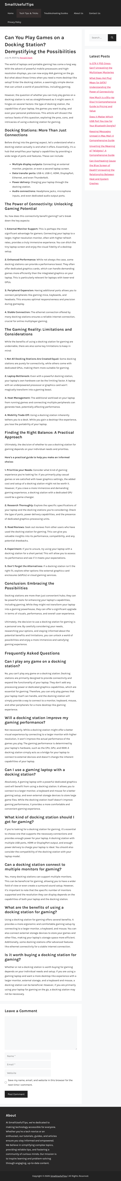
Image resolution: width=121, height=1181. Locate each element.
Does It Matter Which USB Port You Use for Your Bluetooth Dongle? (102, 121)
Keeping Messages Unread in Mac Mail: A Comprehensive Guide (102, 136)
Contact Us (94, 13)
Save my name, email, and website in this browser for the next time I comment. (40, 1082)
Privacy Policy (14, 22)
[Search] (112, 37)
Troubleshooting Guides (56, 13)
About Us (78, 13)
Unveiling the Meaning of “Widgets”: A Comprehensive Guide (102, 150)
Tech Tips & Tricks (28, 13)
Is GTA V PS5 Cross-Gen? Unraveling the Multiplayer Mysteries (101, 68)
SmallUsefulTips (19, 4)
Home (11, 13)
